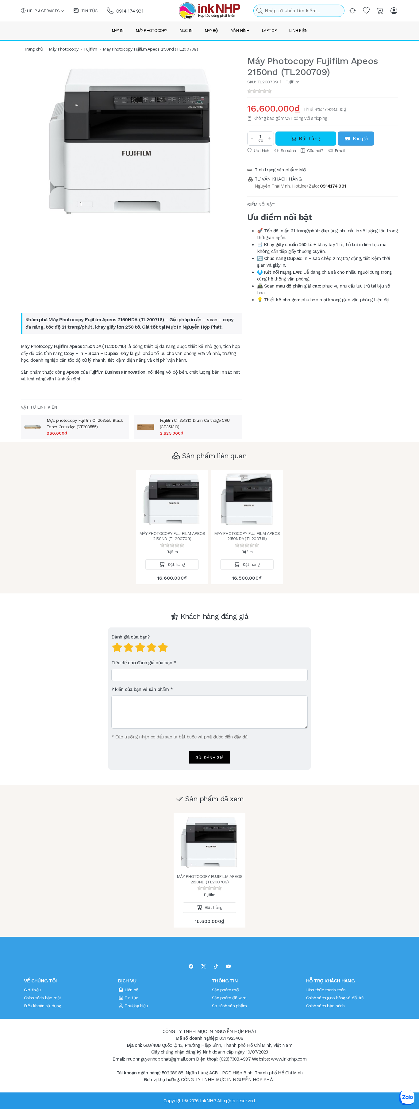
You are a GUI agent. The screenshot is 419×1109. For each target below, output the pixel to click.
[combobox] (298, 11)
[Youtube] (228, 966)
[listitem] (131, 141)
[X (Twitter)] (203, 966)
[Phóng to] (131, 141)
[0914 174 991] (110, 11)
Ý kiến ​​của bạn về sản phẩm (140, 689)
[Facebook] (191, 966)
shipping (319, 118)
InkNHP (208, 1100)
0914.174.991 (333, 186)
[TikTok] (216, 966)
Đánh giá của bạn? (130, 637)
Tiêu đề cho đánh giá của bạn (141, 662)
